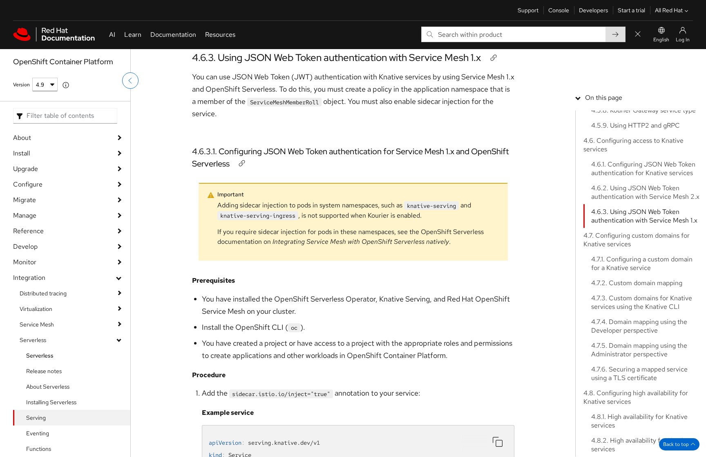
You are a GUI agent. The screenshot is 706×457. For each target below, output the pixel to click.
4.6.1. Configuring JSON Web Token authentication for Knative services (643, 168)
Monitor (24, 262)
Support (528, 10)
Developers (593, 10)
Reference (28, 231)
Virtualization (36, 309)
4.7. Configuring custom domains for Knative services (636, 239)
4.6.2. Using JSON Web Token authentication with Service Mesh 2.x (645, 192)
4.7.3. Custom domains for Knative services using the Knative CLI (641, 302)
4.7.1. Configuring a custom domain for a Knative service (642, 263)
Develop (25, 246)
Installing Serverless (51, 402)
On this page (603, 97)
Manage (24, 215)
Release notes (44, 371)
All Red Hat (669, 10)
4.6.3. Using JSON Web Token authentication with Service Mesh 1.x (336, 57)
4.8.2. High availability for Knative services (640, 444)
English (661, 39)
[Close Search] (637, 34)
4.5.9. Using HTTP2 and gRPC (635, 125)
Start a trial (631, 10)
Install (21, 153)
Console (558, 10)
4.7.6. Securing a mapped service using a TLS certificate (639, 373)
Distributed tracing (43, 293)
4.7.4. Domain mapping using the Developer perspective (639, 326)
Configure (27, 184)
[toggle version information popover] (65, 85)
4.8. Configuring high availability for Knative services (635, 397)
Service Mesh (37, 324)
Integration (29, 277)
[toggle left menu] (130, 80)
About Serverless (47, 386)
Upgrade (25, 168)
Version (21, 84)
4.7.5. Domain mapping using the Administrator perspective (639, 349)
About (22, 137)
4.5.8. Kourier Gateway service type (643, 110)
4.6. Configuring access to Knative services (633, 144)
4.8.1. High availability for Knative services (639, 421)
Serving (36, 417)
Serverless (33, 340)
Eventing (37, 433)
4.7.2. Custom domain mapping (636, 283)
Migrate (24, 200)
